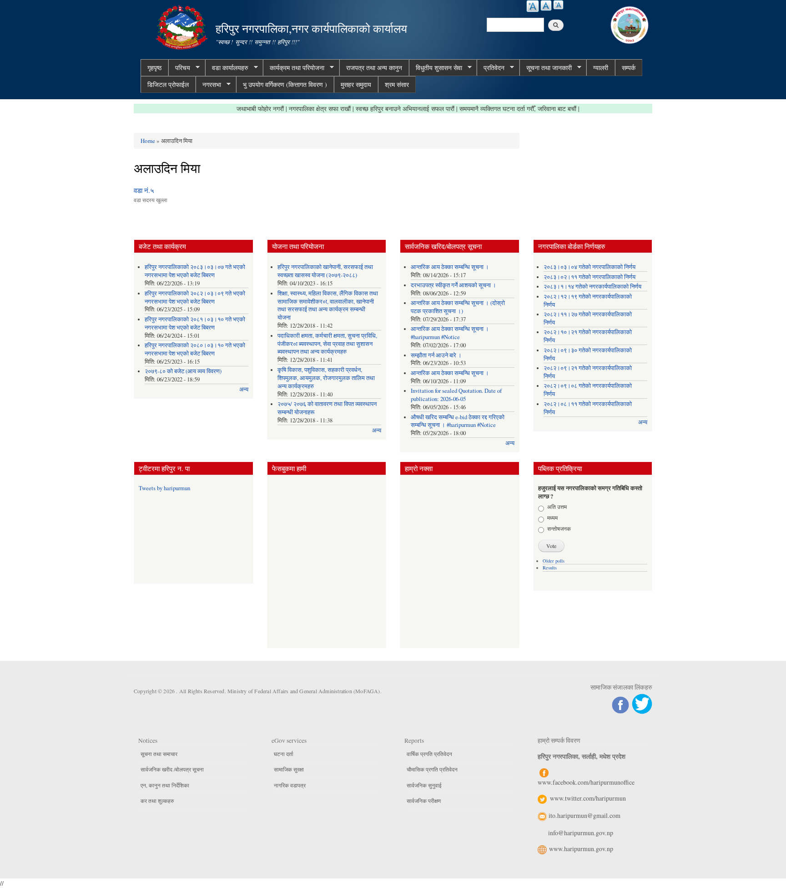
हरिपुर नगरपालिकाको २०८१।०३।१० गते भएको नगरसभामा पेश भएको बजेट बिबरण (195, 323)
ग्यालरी (600, 67)
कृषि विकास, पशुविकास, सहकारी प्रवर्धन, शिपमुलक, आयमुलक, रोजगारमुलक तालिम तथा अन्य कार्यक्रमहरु (326, 378)
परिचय (179, 67)
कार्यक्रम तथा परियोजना (293, 67)
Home (148, 141)
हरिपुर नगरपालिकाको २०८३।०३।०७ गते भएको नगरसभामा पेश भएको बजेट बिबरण (195, 271)
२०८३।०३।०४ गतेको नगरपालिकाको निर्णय (589, 267)
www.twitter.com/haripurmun (588, 798)
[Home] (183, 26)
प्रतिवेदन (490, 67)
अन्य (243, 389)
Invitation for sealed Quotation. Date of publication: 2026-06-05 (456, 395)
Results (550, 567)
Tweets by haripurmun (164, 488)
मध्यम (552, 517)
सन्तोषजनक (559, 528)
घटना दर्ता (283, 753)
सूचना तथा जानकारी (545, 67)
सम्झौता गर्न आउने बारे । (436, 355)
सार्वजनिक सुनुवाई (424, 785)
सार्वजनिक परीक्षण (424, 800)
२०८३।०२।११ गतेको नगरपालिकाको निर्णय (589, 277)
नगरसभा (208, 84)
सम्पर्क (628, 67)
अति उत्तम (557, 506)
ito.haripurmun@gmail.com (584, 815)
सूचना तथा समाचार (159, 753)
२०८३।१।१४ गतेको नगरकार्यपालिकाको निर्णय (592, 286)
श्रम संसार (397, 84)
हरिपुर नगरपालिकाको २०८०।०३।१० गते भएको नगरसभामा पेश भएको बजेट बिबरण (195, 349)
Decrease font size (558, 5)
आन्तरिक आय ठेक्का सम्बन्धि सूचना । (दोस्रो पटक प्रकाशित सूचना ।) (458, 307)
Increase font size (532, 6)
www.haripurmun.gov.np (581, 848)
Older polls (553, 561)
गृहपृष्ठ (154, 67)
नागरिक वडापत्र (290, 785)
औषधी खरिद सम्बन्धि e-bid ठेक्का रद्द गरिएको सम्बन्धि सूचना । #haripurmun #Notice (457, 421)
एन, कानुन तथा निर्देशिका (165, 785)
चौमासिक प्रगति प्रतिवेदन (432, 769)
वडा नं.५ (144, 190)
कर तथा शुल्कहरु (157, 800)
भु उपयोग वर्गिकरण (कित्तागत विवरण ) (285, 84)
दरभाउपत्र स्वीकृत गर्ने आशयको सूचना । (453, 285)
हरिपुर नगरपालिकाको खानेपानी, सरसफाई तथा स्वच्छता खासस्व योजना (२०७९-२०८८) (325, 271)
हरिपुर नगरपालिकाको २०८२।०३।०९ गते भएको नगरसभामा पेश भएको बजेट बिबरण (195, 297)
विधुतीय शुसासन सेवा (435, 67)
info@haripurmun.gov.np (580, 832)
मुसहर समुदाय (356, 84)
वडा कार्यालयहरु (226, 67)
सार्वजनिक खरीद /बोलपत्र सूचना (172, 769)
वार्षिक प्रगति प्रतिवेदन (429, 753)
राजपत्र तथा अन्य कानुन (374, 67)
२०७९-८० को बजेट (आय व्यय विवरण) (183, 371)
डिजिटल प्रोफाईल (168, 84)
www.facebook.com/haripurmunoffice (586, 782)
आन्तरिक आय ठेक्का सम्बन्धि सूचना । (450, 267)
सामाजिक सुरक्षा (289, 769)
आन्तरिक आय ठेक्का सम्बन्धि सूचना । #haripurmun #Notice (450, 333)
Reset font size (546, 5)
